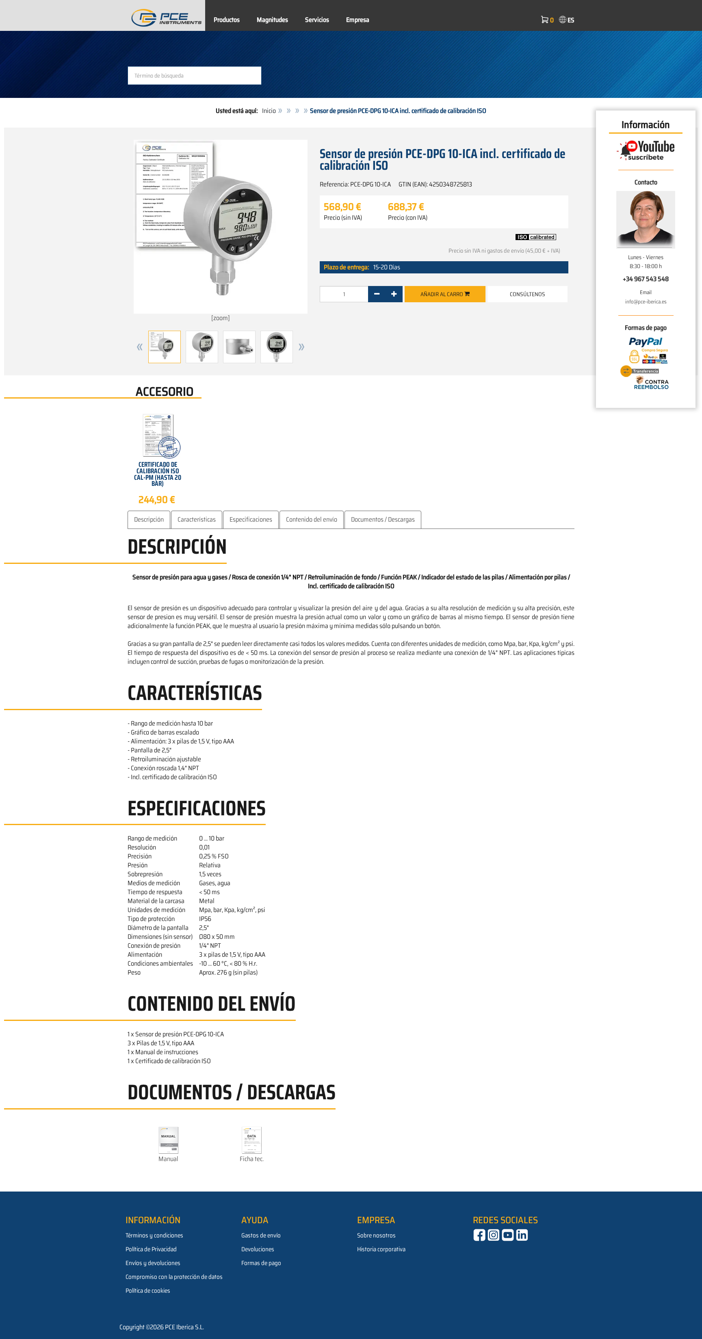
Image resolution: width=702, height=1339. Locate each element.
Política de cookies (148, 1291)
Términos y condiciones (154, 1235)
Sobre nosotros (376, 1235)
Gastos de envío (261, 1235)
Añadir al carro (442, 294)
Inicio (269, 111)
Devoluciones (257, 1249)
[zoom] (220, 318)
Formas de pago (261, 1263)
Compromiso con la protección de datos (174, 1277)
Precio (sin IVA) (343, 217)
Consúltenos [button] (527, 294)
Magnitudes (272, 20)
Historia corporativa (381, 1249)
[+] (394, 294)
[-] (377, 294)
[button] (140, 347)
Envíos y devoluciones (153, 1263)
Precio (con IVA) (407, 217)
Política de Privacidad (151, 1249)
